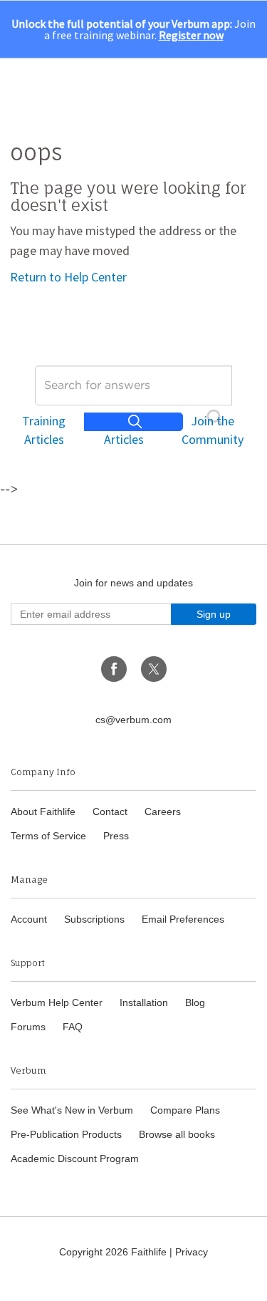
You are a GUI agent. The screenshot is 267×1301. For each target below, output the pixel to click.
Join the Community (213, 430)
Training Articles (44, 430)
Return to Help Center (68, 277)
